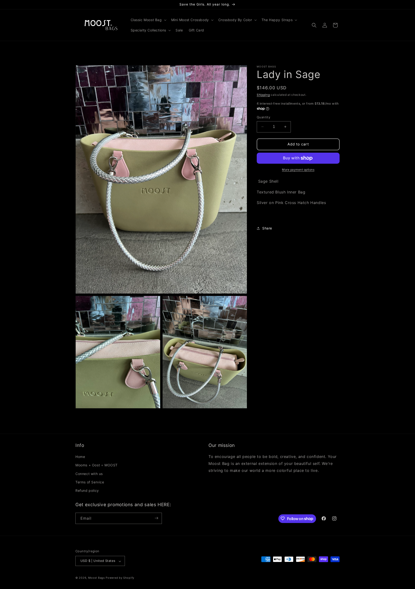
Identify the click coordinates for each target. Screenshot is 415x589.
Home (80, 457)
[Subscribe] (156, 518)
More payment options (298, 169)
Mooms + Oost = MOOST (96, 465)
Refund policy (87, 490)
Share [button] (267, 228)
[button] (148, 20)
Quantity (263, 117)
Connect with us (89, 473)
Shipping (263, 94)
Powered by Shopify (120, 578)
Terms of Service (89, 482)
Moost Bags (96, 578)
